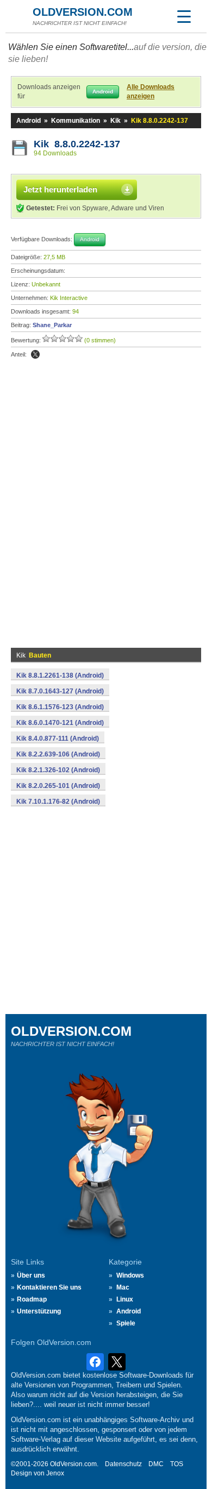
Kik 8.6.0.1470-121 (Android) (60, 723)
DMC (156, 1464)
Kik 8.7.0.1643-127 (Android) (60, 691)
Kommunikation (75, 120)
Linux (124, 1299)
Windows (130, 1275)
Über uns (31, 1275)
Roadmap (32, 1299)
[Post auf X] (35, 354)
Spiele (125, 1323)
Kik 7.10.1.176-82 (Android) (58, 801)
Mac (122, 1287)
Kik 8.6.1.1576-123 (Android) (60, 707)
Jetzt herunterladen (60, 189)
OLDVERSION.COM (83, 12)
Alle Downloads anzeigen (150, 91)
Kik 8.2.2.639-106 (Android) (58, 754)
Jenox (55, 1473)
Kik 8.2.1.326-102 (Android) (58, 770)
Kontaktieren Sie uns (49, 1287)
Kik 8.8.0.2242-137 (77, 144)
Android (28, 120)
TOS (176, 1464)
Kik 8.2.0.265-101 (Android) (58, 786)
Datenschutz (123, 1464)
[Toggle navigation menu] (184, 16)
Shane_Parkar (52, 325)
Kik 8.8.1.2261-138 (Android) (60, 675)
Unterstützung (39, 1311)
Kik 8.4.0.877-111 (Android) (57, 738)
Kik (115, 120)
